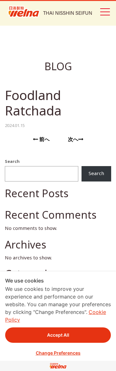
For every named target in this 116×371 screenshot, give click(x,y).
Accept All (58, 335)
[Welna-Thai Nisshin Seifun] (24, 11)
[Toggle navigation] (105, 11)
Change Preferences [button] (58, 353)
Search (12, 161)
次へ (73, 139)
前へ (44, 139)
